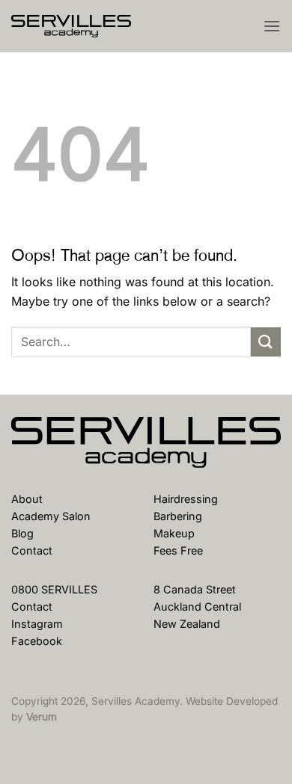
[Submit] (266, 341)
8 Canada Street (194, 589)
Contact (31, 550)
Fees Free (178, 550)
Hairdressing (185, 499)
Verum (41, 717)
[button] (272, 25)
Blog (22, 533)
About (27, 499)
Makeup (174, 533)
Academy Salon (51, 516)
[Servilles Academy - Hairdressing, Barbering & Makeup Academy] (86, 26)
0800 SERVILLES (54, 589)
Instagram (37, 623)
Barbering (177, 516)
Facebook (36, 641)
